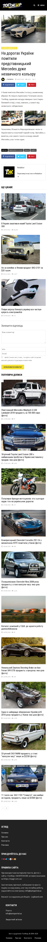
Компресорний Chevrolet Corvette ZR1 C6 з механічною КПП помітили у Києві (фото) (21, 541)
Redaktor (10, 79)
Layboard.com (37, 896)
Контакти (5, 841)
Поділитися (9, 85)
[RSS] (13, 859)
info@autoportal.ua (33, 890)
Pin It (32, 85)
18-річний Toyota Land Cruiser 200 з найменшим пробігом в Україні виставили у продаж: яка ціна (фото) (22, 457)
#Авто (33, 150)
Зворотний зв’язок (14, 919)
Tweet (22, 85)
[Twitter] (6, 859)
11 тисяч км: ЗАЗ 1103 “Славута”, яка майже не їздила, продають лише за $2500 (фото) (22, 796)
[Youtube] (4, 859)
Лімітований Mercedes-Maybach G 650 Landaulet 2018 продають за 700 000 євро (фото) (20, 413)
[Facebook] (2, 859)
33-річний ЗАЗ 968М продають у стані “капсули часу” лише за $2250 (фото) (19, 755)
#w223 (27, 150)
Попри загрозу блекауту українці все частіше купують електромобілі (21, 311)
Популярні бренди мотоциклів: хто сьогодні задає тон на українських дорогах (22, 500)
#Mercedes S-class (16, 150)
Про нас (4, 836)
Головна (4, 832)
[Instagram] (9, 859)
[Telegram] (11, 859)
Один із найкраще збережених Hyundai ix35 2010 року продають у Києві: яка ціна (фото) (22, 713)
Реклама (5, 845)
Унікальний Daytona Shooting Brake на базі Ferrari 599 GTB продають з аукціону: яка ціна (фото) (22, 670)
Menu (42, 5)
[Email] (15, 859)
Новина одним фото (9, 48)
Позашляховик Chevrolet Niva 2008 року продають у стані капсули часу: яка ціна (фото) (20, 584)
